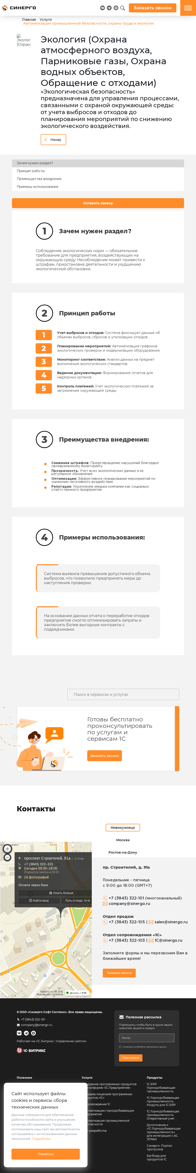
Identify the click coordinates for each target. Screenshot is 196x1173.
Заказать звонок (104, 756)
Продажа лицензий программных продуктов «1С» (107, 1095)
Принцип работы (31, 171)
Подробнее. (41, 1139)
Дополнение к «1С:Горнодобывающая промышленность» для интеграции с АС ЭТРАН (163, 1132)
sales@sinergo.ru (171, 922)
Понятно (46, 1154)
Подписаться (130, 1058)
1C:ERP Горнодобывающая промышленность (161, 1087)
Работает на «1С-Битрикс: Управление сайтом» (52, 1041)
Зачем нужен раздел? (35, 163)
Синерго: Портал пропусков (159, 1147)
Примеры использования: (38, 186)
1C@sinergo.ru (168, 940)
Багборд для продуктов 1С (157, 1157)
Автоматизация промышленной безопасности (106, 1122)
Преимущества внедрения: (39, 179)
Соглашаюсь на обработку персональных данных (144, 1047)
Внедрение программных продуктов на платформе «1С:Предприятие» (109, 1085)
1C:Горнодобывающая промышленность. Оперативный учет (163, 1115)
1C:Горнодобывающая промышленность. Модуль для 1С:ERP (163, 1101)
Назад (55, 139)
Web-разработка (94, 1130)
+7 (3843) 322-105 (127, 922)
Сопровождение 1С (96, 1104)
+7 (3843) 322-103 (127, 940)
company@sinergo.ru (129, 904)
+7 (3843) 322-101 (126, 898)
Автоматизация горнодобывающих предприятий (108, 1112)
